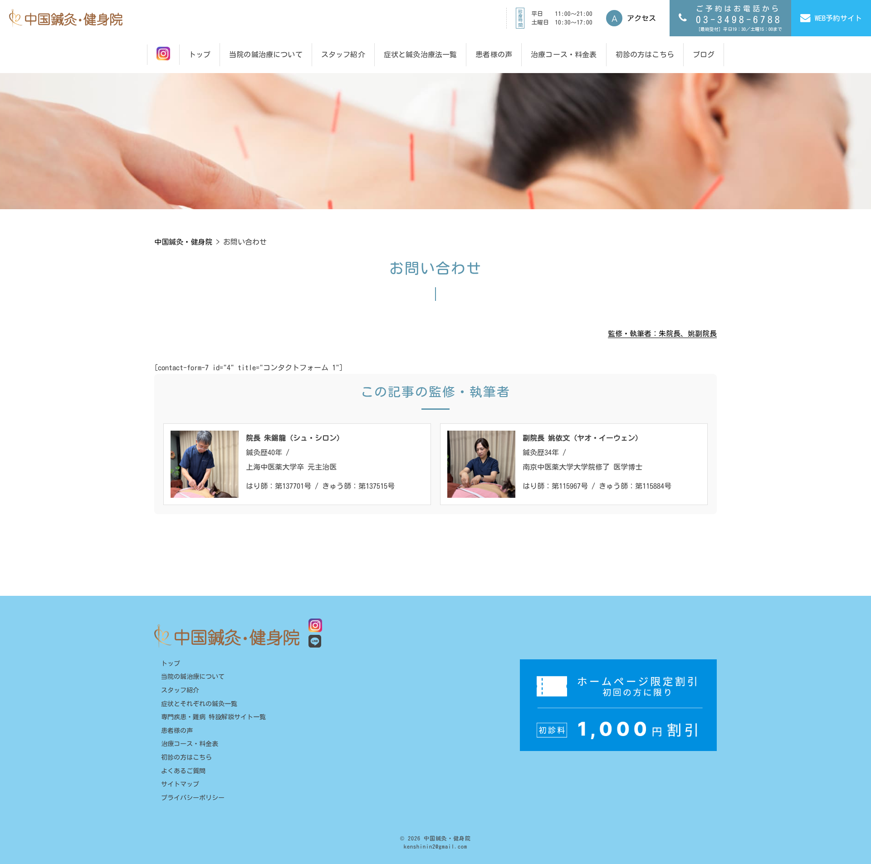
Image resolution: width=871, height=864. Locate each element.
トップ (170, 663)
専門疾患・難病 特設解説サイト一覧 (213, 717)
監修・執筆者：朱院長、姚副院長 (662, 333)
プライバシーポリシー (193, 798)
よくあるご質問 (183, 771)
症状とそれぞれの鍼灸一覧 (199, 704)
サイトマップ (180, 784)
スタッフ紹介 (180, 690)
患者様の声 (177, 730)
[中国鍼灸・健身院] (65, 18)
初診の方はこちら (186, 757)
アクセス (641, 18)
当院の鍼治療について (193, 676)
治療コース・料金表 (189, 744)
